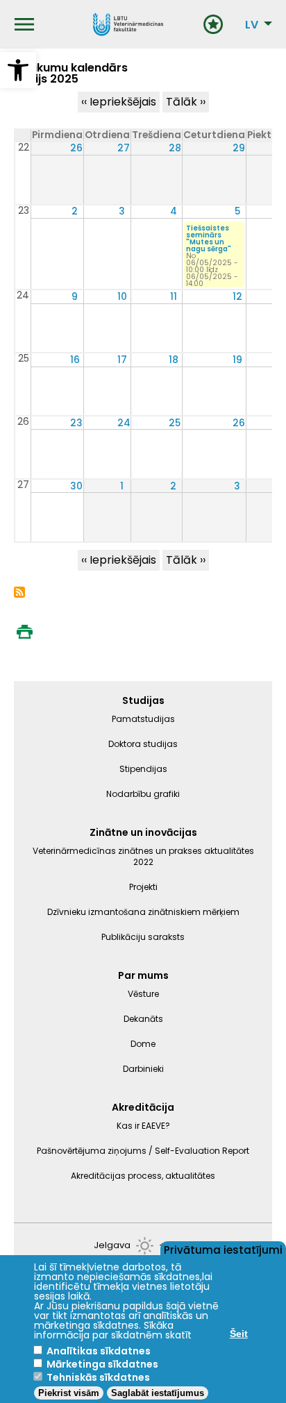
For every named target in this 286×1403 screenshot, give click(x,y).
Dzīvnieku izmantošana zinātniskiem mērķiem (143, 912)
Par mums (143, 975)
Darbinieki (143, 1069)
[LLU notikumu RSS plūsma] (19, 594)
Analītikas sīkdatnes (99, 1351)
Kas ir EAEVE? (143, 1126)
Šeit (239, 1333)
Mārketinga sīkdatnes (102, 1364)
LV (251, 25)
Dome (143, 1044)
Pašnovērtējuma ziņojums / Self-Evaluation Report (143, 1151)
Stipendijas (143, 769)
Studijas (143, 700)
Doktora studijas (143, 744)
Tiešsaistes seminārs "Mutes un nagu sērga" (208, 239)
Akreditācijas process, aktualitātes (143, 1176)
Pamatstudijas (143, 719)
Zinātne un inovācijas (143, 832)
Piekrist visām (68, 1393)
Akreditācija (143, 1107)
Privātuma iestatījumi (223, 1249)
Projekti (143, 887)
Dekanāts (143, 1019)
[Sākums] (128, 24)
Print (24, 631)
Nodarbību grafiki (143, 794)
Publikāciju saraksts (143, 937)
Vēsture (143, 994)
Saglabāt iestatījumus (157, 1393)
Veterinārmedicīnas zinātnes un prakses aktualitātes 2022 (143, 856)
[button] (18, 70)
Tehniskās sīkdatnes (98, 1377)
